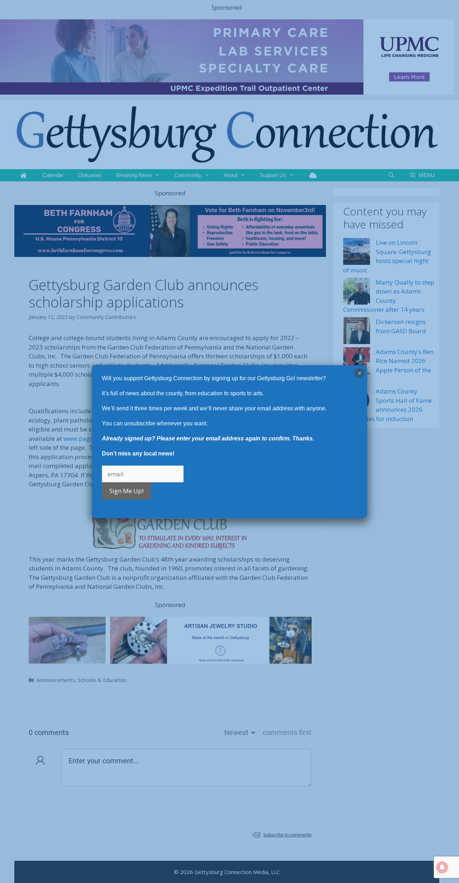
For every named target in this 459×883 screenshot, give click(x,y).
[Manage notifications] (442, 867)
